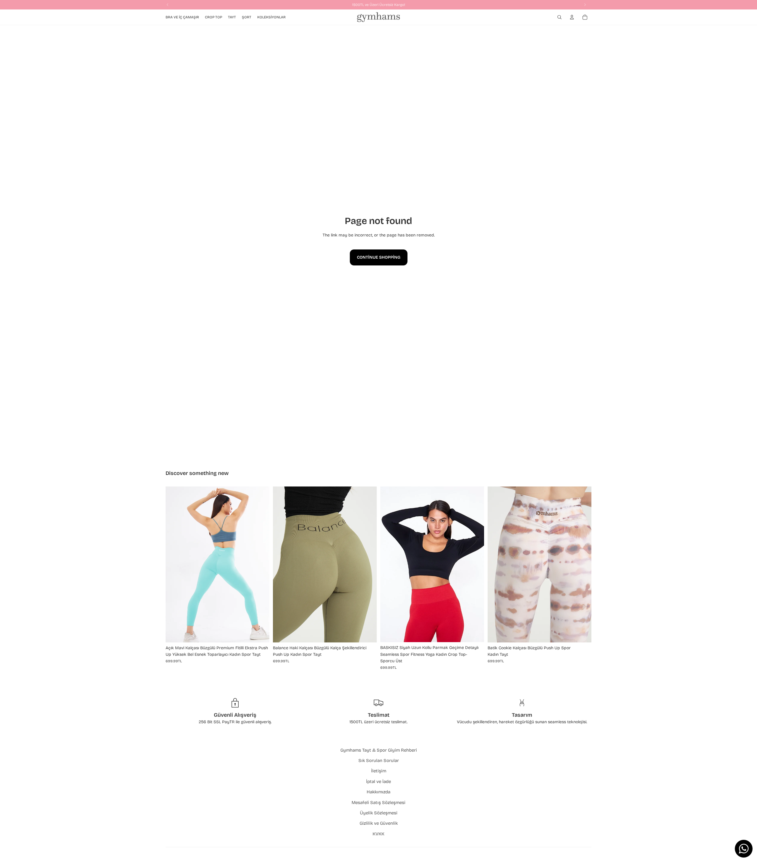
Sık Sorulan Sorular (378, 760)
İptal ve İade (378, 781)
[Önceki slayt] (174, 564)
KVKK (378, 834)
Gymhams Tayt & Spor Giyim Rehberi (378, 750)
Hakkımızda (378, 792)
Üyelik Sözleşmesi (378, 813)
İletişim (378, 771)
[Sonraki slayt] (260, 564)
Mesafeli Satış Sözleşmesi (378, 802)
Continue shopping (378, 257)
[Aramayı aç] (559, 17)
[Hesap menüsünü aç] (571, 17)
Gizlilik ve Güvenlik (379, 823)
